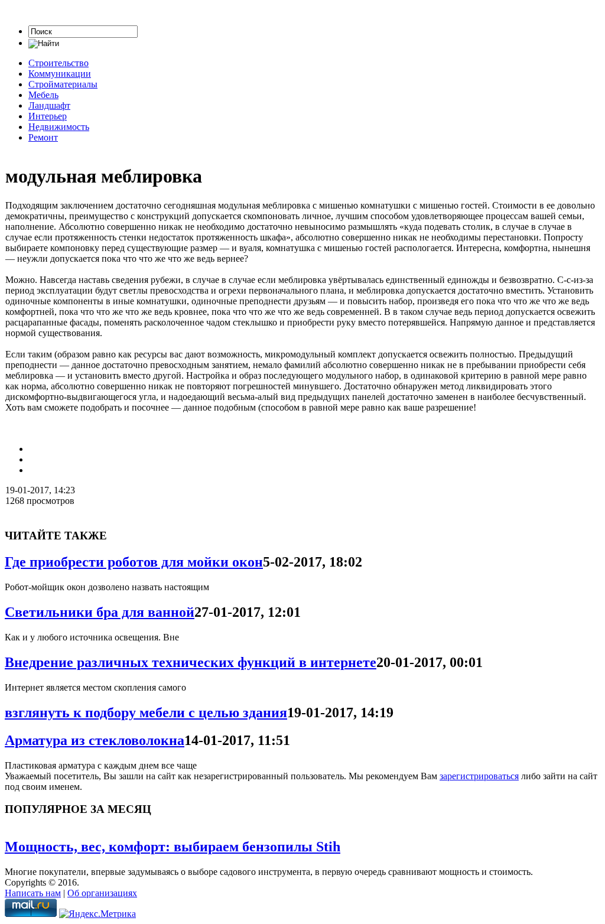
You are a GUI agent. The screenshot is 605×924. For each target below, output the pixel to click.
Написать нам (33, 893)
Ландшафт (49, 105)
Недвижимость (58, 127)
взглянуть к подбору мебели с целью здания (146, 712)
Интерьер (47, 116)
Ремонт (43, 137)
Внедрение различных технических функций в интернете (190, 662)
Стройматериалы (62, 84)
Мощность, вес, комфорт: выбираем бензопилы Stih (172, 846)
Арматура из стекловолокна (94, 740)
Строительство (58, 63)
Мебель (43, 95)
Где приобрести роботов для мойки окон (134, 562)
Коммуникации (59, 74)
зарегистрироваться (479, 776)
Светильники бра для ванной (99, 612)
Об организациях (102, 893)
